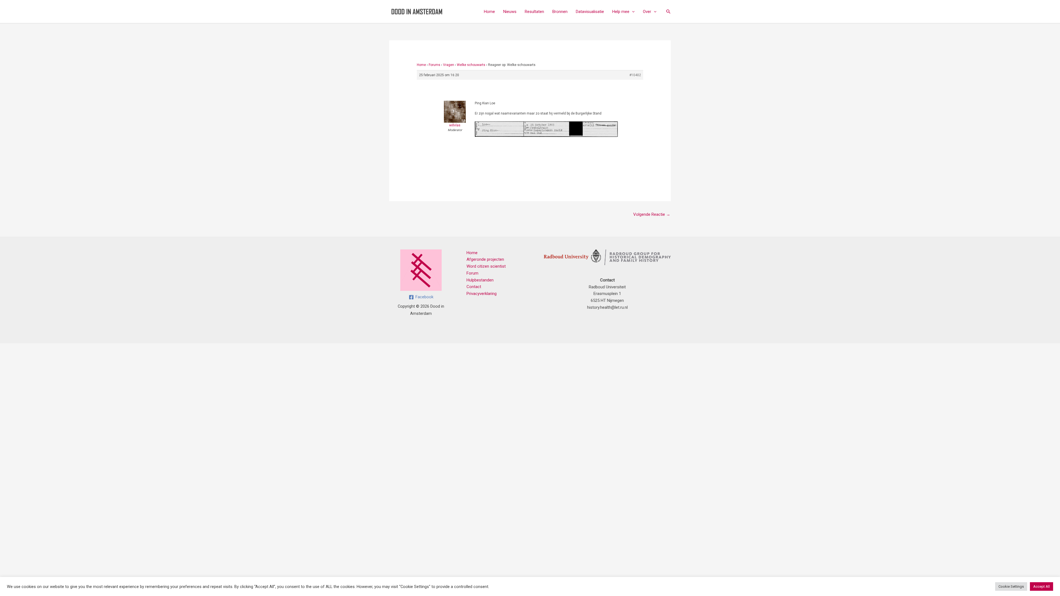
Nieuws (509, 11)
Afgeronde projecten (485, 259)
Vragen (448, 65)
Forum (472, 273)
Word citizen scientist (486, 266)
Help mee (620, 11)
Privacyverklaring (482, 293)
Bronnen (560, 11)
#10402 (635, 75)
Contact (474, 286)
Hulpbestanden (480, 280)
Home (489, 11)
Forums (434, 65)
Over (647, 11)
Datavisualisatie (590, 11)
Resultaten (534, 11)
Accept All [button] (1041, 586)
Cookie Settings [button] (1011, 586)
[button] (632, 11)
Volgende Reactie (651, 214)
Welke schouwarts (471, 65)
